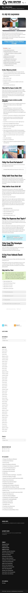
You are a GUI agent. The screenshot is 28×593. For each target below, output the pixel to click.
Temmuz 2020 (5, 373)
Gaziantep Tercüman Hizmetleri (9, 559)
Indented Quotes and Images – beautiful (12, 474)
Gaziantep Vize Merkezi (7, 556)
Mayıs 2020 (4, 377)
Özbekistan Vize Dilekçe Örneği (10, 497)
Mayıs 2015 (4, 406)
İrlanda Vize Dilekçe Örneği (9, 476)
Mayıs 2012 (4, 417)
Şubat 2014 (4, 412)
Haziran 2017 (5, 405)
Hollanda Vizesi (5, 547)
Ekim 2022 (4, 352)
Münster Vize (6, 490)
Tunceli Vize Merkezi (8, 507)
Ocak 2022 (4, 364)
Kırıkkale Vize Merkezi (8, 483)
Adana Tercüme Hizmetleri (7, 558)
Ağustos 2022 (5, 356)
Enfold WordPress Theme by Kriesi (17, 591)
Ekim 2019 (4, 387)
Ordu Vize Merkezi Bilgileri (9, 495)
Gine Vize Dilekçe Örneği (9, 469)
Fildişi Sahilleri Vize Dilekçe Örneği (14, 42)
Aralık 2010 (4, 426)
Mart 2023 (4, 349)
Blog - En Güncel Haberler (7, 7)
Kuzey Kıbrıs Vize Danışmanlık (8, 572)
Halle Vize (5, 473)
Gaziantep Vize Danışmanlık (8, 566)
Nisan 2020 (4, 378)
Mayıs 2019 (4, 391)
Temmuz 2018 (5, 399)
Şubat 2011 (4, 422)
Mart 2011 (4, 420)
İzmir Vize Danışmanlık (7, 568)
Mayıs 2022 (4, 361)
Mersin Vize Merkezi (6, 554)
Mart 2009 (4, 431)
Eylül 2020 (4, 370)
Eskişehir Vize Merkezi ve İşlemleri (11, 466)
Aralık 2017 (4, 403)
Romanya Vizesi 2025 (8, 501)
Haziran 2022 (5, 359)
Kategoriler (4, 338)
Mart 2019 (4, 392)
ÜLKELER (3, 438)
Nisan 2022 (4, 363)
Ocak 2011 (4, 424)
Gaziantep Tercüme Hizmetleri (8, 551)
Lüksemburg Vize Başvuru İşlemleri (11, 485)
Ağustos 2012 (5, 415)
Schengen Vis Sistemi (8, 502)
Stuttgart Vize (6, 504)
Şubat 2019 (4, 394)
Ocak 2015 (4, 408)
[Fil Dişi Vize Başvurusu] (14, 24)
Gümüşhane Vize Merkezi (9, 471)
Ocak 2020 (4, 382)
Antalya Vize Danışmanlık (7, 570)
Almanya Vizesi (5, 544)
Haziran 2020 (5, 375)
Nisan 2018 (4, 401)
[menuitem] (22, 2)
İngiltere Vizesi (5, 549)
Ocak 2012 (4, 419)
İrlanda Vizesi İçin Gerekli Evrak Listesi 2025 (13, 478)
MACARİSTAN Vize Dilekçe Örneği (11, 487)
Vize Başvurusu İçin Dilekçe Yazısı (10, 509)
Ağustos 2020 (5, 371)
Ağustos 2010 (5, 427)
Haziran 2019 (5, 389)
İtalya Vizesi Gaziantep (8, 480)
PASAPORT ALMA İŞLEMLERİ (9, 499)
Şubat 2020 (4, 380)
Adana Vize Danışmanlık (7, 563)
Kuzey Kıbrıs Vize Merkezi (7, 573)
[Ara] (22, 2)
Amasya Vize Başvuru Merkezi (10, 459)
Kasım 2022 (4, 351)
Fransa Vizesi (5, 545)
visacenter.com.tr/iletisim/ (18, 237)
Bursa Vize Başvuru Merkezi (9, 464)
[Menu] (25, 2)
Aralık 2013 (4, 413)
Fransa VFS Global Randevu (9, 467)
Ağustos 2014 (5, 410)
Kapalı (9, 48)
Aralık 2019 (4, 384)
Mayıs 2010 (4, 429)
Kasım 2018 (4, 398)
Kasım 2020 (4, 366)
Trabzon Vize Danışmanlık (7, 561)
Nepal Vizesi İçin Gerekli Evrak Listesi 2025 (13, 492)
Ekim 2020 (4, 368)
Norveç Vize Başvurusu (8, 494)
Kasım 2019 (4, 385)
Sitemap (3, 583)
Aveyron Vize (6, 462)
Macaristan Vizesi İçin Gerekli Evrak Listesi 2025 (14, 488)
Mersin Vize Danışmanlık (7, 565)
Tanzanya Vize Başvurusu (9, 506)
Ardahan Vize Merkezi (8, 460)
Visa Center (9, 591)
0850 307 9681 (6, 448)
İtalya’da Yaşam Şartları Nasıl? (9, 481)
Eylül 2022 (4, 354)
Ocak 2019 (4, 396)
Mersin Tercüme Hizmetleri (8, 552)
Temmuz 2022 (5, 358)
